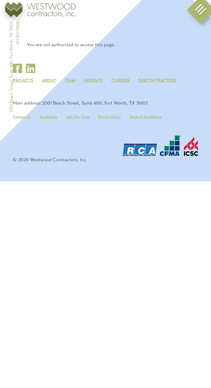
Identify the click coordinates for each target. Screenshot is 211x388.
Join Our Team (77, 117)
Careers (120, 80)
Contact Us (22, 117)
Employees (48, 117)
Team (70, 80)
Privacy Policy (109, 117)
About (49, 80)
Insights (93, 80)
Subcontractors (157, 80)
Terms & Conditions (145, 117)
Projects (23, 80)
